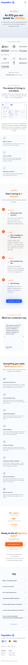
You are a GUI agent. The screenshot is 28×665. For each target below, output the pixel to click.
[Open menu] (25, 2)
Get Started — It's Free (14, 301)
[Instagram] (12, 646)
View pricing (13, 624)
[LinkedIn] (9, 646)
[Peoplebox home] (7, 2)
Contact (3, 655)
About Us (3, 653)
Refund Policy (12, 655)
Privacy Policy (12, 653)
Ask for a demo (14, 549)
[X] (15, 646)
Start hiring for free (13, 544)
